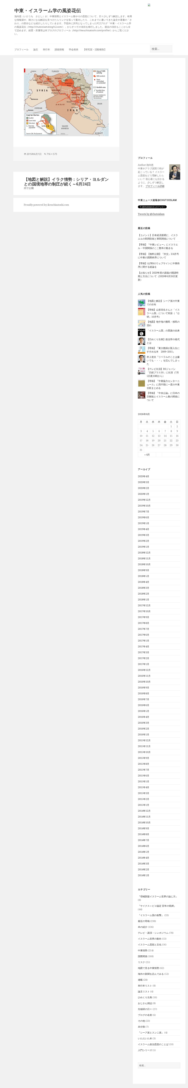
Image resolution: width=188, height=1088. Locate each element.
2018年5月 (143, 576)
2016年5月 (143, 711)
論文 (35, 49)
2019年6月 (143, 517)
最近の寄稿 (144, 921)
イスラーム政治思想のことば (153, 1044)
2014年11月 (144, 816)
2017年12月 (144, 605)
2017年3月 (143, 652)
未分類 (141, 1026)
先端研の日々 (145, 1009)
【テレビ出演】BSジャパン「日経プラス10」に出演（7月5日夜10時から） (163, 372)
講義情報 (59, 49)
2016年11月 (144, 675)
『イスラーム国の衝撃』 (151, 915)
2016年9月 (143, 687)
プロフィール (21, 49)
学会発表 (73, 49)
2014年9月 (143, 828)
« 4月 (147, 454)
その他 (141, 1020)
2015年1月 (143, 805)
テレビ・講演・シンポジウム (153, 932)
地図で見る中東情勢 (148, 968)
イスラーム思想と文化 (149, 944)
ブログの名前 (145, 1015)
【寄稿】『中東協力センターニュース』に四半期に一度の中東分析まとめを (163, 384)
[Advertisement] (159, 107)
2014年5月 (143, 851)
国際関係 (142, 956)
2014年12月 (144, 810)
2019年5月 (143, 523)
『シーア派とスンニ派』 (151, 1032)
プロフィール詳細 (155, 186)
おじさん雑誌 (145, 1003)
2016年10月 (144, 681)
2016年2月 (143, 728)
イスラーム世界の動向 (149, 938)
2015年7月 (143, 769)
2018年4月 (143, 582)
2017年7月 (143, 628)
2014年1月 (143, 875)
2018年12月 (144, 552)
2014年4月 (143, 857)
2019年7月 (143, 511)
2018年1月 (143, 599)
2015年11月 (144, 746)
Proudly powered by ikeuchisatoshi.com (46, 204)
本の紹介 (142, 927)
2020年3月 (143, 482)
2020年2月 (143, 488)
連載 (140, 979)
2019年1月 (143, 546)
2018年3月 (143, 587)
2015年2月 (143, 799)
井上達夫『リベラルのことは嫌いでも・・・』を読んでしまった (163, 360)
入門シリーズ (145, 1050)
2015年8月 (143, 763)
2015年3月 (143, 793)
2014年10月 (144, 822)
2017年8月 (143, 623)
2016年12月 (144, 670)
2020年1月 (143, 494)
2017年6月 (143, 634)
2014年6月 (143, 846)
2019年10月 (144, 505)
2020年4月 (143, 476)
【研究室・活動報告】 (94, 49)
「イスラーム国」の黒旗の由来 (163, 330)
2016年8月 (143, 693)
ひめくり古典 (145, 997)
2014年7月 (143, 840)
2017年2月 (143, 658)
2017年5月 (143, 640)
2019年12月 (144, 499)
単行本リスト (145, 985)
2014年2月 (143, 869)
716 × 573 (52, 154)
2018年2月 (143, 593)
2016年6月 (143, 705)
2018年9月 (143, 570)
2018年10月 (144, 564)
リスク (141, 962)
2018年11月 (144, 558)
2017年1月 (143, 664)
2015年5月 (143, 781)
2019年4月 (143, 529)
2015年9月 (143, 758)
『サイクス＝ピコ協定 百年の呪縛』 (157, 905)
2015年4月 (143, 787)
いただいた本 (145, 1038)
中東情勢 (142, 950)
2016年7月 (143, 699)
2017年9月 (143, 617)
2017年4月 (143, 646)
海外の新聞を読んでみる (151, 973)
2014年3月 (143, 863)
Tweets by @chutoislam (151, 214)
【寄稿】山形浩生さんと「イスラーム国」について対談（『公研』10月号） (163, 313)
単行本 (46, 49)
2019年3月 (143, 535)
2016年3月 (143, 722)
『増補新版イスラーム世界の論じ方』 (158, 896)
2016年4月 (143, 716)
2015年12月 (144, 740)
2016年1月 (143, 734)
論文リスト (144, 991)
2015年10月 (144, 752)
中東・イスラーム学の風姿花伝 (47, 10)
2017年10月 (144, 611)
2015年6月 (143, 775)
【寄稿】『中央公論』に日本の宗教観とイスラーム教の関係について (163, 396)
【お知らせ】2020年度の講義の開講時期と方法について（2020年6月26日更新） (158, 276)
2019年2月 (143, 540)
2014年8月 (143, 834)
